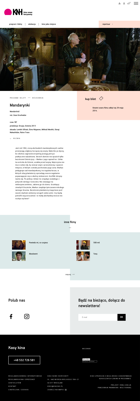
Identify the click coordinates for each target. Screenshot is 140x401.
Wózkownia (37, 98)
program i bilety (15, 24)
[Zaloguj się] (124, 3)
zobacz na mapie (55, 389)
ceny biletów (14, 383)
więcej (68, 274)
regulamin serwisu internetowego (25, 376)
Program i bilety (18, 98)
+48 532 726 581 (24, 360)
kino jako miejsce (49, 24)
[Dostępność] (119, 3)
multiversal (126, 387)
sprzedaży (30, 379)
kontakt (12, 386)
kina (21, 379)
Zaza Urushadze (19, 115)
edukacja (32, 24)
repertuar (106, 24)
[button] (135, 59)
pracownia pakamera (108, 387)
